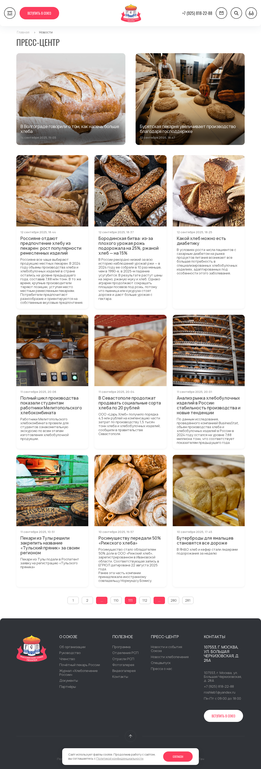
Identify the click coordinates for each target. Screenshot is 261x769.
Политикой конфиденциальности (119, 758)
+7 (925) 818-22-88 (197, 13)
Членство (67, 659)
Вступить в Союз (39, 13)
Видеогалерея (124, 670)
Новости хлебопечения (170, 657)
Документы (68, 680)
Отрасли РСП (123, 659)
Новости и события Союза (166, 649)
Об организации (72, 647)
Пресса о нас (161, 668)
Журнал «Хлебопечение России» (78, 672)
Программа (121, 647)
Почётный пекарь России (79, 665)
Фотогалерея (123, 665)
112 (144, 600)
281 (187, 600)
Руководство (70, 653)
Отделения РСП (125, 653)
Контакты (120, 676)
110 (116, 600)
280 (174, 600)
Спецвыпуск (161, 663)
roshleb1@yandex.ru (219, 692)
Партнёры (67, 686)
